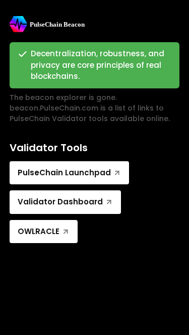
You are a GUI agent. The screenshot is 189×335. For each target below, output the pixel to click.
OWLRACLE (38, 231)
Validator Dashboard (60, 201)
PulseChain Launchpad (64, 172)
